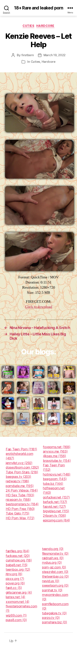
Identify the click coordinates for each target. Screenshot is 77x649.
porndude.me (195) (19, 486)
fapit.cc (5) (14, 588)
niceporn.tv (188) (18, 500)
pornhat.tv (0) (52, 590)
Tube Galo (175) (17, 513)
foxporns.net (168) (56, 447)
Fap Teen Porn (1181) (21, 449)
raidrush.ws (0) (53, 558)
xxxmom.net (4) (17, 602)
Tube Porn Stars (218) (22, 472)
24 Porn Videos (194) (22, 490)
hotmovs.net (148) (56, 474)
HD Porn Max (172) (20, 518)
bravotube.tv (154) (57, 461)
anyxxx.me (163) (55, 451)
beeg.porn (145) (55, 479)
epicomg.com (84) (56, 520)
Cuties (28, 25)
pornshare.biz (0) (54, 622)
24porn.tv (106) (54, 516)
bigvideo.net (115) (56, 511)
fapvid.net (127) (54, 506)
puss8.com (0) (16, 620)
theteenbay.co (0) (55, 576)
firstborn (27, 55)
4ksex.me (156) (54, 456)
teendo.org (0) (52, 549)
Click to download (38, 306)
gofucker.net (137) (56, 497)
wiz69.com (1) (16, 615)
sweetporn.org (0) (55, 585)
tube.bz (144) (53, 484)
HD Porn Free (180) (20, 509)
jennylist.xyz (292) (19, 463)
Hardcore (45, 25)
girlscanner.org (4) (19, 592)
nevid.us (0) (50, 581)
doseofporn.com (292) (22, 467)
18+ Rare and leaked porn (38, 8)
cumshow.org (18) (19, 560)
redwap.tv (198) (17, 481)
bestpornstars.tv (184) (22, 504)
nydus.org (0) (52, 562)
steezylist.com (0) (55, 572)
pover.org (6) (15, 583)
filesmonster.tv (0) (55, 553)
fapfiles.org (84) (17, 551)
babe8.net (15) (17, 565)
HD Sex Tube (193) (20, 495)
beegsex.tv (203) (18, 477)
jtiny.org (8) (14, 574)
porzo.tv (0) (51, 618)
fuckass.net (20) (18, 556)
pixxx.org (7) (15, 579)
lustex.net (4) (15, 597)
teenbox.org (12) (18, 569)
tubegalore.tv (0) (54, 613)
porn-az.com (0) (54, 567)
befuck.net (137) (55, 502)
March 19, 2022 (55, 55)
